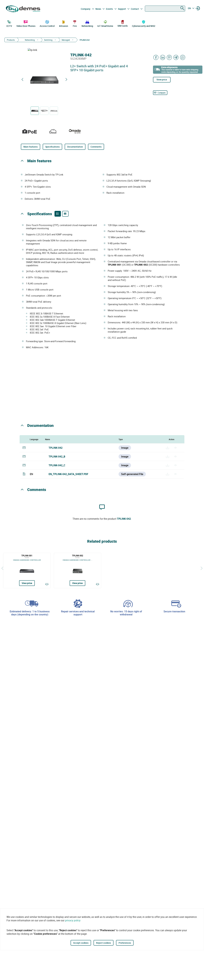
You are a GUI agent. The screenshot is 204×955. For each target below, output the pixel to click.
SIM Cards (122, 25)
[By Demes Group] (23, 8)
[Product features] (58, 214)
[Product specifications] (65, 214)
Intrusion (63, 25)
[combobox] (165, 9)
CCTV (9, 25)
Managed (66, 40)
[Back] (2, 568)
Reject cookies (103, 942)
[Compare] (47, 584)
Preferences (125, 942)
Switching (48, 40)
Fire (75, 25)
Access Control (47, 25)
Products (11, 40)
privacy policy (72, 920)
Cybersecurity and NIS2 (143, 25)
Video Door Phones (25, 25)
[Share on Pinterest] (169, 57)
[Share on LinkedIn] (162, 57)
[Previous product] (22, 79)
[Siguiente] (201, 568)
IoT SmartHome (105, 25)
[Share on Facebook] (156, 57)
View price (162, 79)
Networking (87, 25)
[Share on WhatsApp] (182, 57)
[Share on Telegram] (176, 57)
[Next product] (66, 79)
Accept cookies (80, 942)
